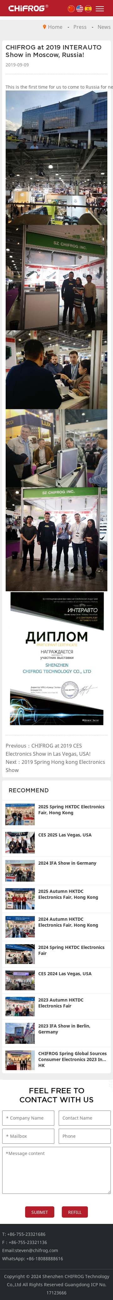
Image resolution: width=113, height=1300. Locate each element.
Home (55, 26)
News (104, 26)
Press (80, 26)
